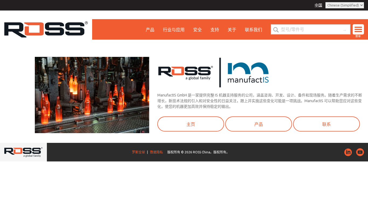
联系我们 (253, 29)
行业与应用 (174, 29)
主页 (190, 124)
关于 (232, 29)
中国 (318, 5)
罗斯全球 (138, 152)
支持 (214, 29)
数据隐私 (156, 152)
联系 (326, 124)
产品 (150, 29)
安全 (197, 29)
